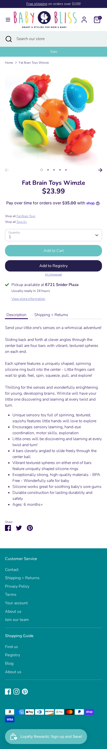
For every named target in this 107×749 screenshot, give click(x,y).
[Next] (100, 170)
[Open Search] (8, 39)
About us (13, 611)
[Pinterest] (25, 692)
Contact (12, 569)
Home (9, 63)
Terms (10, 594)
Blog (9, 663)
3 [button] (54, 170)
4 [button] (60, 170)
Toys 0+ (21, 222)
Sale (53, 51)
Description (16, 315)
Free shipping (36, 3)
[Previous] (6, 170)
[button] (53, 266)
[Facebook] (8, 692)
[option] (53, 52)
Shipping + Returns (51, 315)
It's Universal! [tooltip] (53, 274)
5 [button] (66, 170)
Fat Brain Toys (25, 216)
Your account (16, 603)
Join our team (17, 619)
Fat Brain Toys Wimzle (34, 63)
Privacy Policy (17, 586)
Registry (12, 655)
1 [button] (41, 170)
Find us (11, 647)
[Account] (84, 17)
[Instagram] (16, 692)
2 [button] (48, 170)
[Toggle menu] (6, 20)
